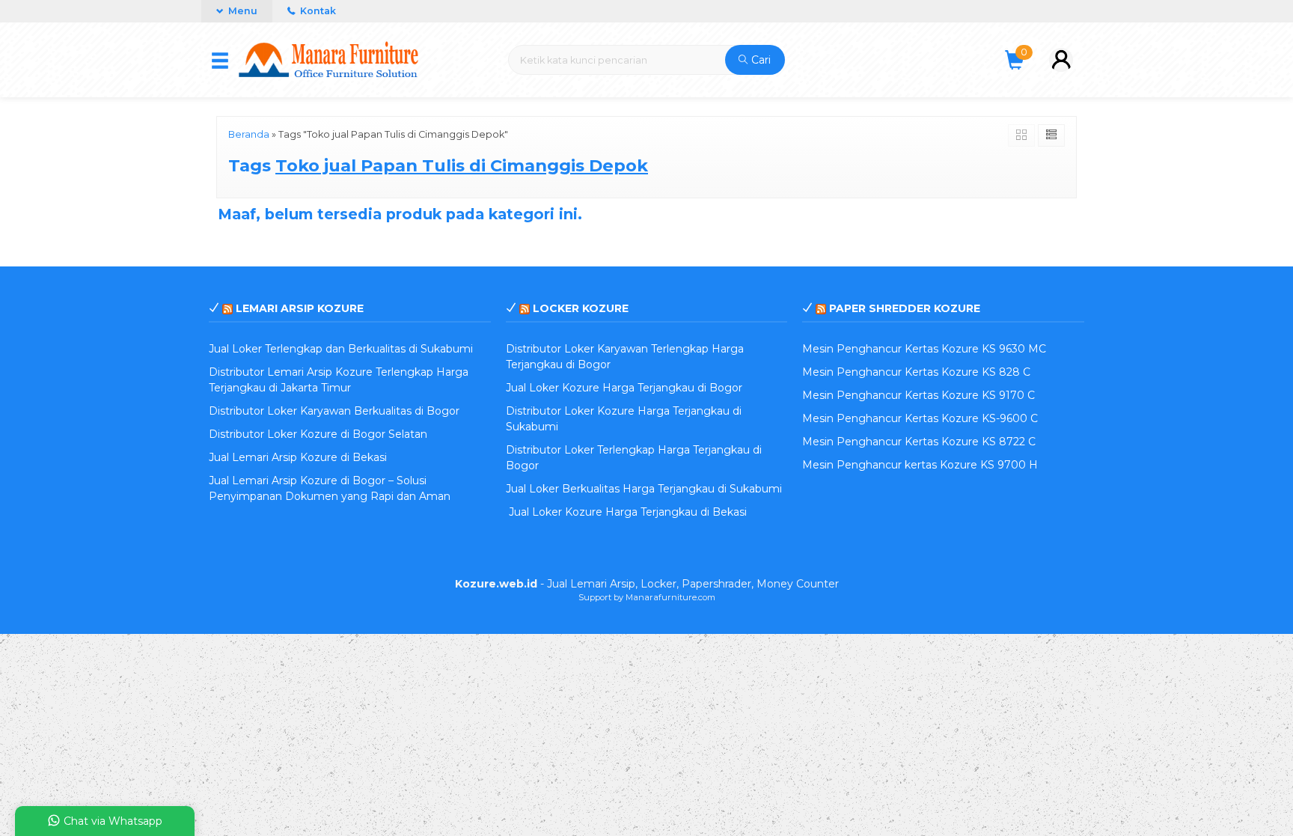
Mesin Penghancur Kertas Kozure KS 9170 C (918, 395)
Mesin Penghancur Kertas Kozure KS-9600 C (920, 418)
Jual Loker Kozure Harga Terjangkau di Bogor (624, 387)
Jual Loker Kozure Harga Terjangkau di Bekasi (626, 512)
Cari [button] (759, 60)
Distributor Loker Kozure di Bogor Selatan (318, 434)
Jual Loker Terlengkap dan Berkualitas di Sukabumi (341, 349)
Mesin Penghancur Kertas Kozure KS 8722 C (919, 441)
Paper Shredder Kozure (904, 308)
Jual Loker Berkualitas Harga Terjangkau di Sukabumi (644, 488)
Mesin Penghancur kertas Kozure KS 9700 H (920, 465)
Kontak (317, 10)
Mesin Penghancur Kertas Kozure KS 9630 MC (924, 349)
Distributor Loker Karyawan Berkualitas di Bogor (334, 411)
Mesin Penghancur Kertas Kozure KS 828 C (916, 372)
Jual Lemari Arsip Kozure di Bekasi (298, 457)
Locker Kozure (581, 308)
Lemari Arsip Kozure (300, 308)
